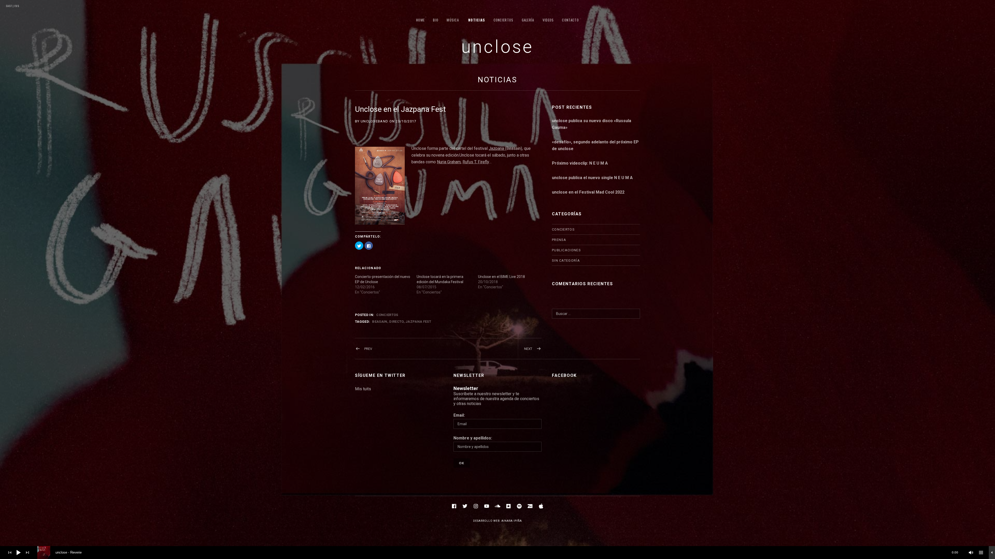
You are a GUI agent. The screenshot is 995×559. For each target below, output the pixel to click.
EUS (16, 6)
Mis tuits (363, 388)
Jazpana (497, 148)
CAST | (10, 6)
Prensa (559, 240)
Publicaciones (566, 250)
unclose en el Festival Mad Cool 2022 (588, 192)
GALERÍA (528, 20)
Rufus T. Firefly (476, 161)
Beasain (379, 321)
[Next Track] (27, 552)
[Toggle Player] (992, 552)
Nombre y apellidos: (472, 438)
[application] (497, 552)
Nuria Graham (449, 161)
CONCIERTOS (504, 20)
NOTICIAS (476, 20)
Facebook (564, 375)
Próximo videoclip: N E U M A (580, 163)
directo (396, 321)
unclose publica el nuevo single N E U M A (592, 177)
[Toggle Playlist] (981, 552)
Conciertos (387, 315)
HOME (420, 20)
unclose (497, 46)
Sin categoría (566, 260)
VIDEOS (548, 20)
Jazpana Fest (418, 321)
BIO (435, 20)
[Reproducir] (19, 552)
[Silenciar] (971, 552)
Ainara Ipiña (511, 520)
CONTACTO (570, 20)
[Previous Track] (10, 552)
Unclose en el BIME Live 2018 (501, 277)
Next (528, 349)
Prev (368, 349)
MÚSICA (453, 20)
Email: (459, 415)
